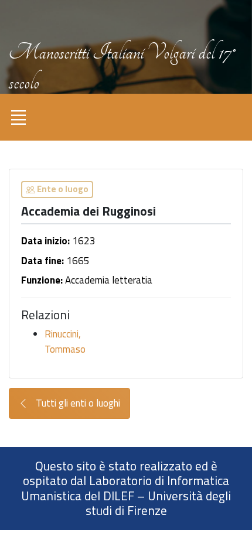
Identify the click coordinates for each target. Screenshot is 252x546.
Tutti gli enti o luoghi (76, 403)
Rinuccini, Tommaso (65, 341)
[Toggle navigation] (18, 117)
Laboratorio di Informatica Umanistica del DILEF (125, 488)
